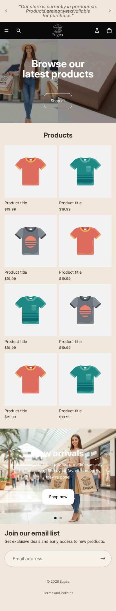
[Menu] (6, 30)
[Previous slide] (6, 11)
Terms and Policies (58, 593)
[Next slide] (110, 11)
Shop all (58, 100)
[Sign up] (103, 559)
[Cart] (109, 30)
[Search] (18, 30)
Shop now (58, 496)
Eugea (65, 581)
